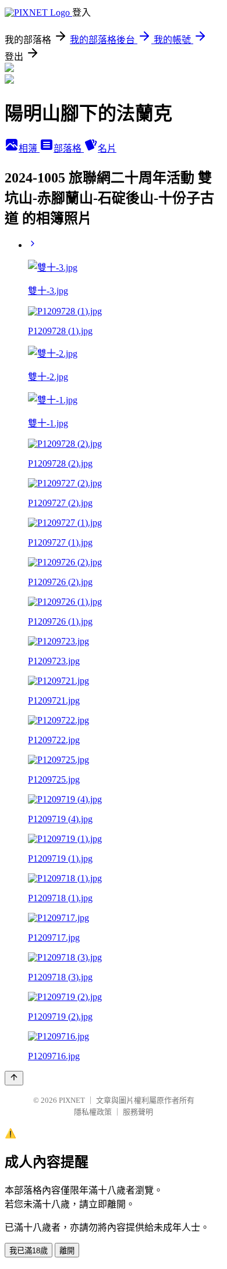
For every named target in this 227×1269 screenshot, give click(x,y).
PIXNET (72, 1100)
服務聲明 (138, 1111)
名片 (107, 148)
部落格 (69, 148)
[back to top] (14, 1078)
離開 (67, 1250)
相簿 (29, 148)
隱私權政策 (93, 1111)
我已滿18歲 (28, 1250)
